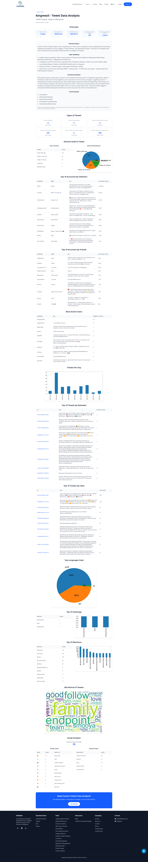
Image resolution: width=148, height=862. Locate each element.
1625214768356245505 (43, 427)
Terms (97, 826)
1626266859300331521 (43, 536)
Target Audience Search (62, 819)
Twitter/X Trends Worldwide (83, 821)
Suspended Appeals (61, 841)
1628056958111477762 (43, 435)
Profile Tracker (60, 848)
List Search (59, 838)
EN (113, 4)
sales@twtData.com (122, 819)
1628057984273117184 (43, 512)
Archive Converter (61, 824)
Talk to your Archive (61, 826)
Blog (100, 4)
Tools (87, 4)
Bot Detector (59, 828)
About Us (97, 821)
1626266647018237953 (43, 529)
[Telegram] (144, 851)
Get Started (74, 804)
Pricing (95, 4)
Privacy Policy (99, 828)
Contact (97, 824)
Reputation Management (63, 843)
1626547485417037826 (43, 478)
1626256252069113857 (43, 414)
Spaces (38, 826)
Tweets (38, 821)
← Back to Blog (39, 12)
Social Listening (60, 851)
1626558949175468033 (43, 473)
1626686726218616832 (43, 459)
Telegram (119, 821)
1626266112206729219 (43, 552)
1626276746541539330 (43, 441)
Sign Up (128, 4)
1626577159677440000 (43, 468)
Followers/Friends (41, 819)
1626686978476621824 (43, 449)
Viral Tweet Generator (62, 831)
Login (120, 4)
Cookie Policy (99, 831)
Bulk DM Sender (60, 846)
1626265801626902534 (43, 518)
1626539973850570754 (43, 421)
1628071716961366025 (43, 544)
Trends (106, 4)
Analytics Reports (61, 833)
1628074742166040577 (43, 523)
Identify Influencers (61, 821)
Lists (37, 824)
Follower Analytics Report (63, 836)
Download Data (77, 4)
